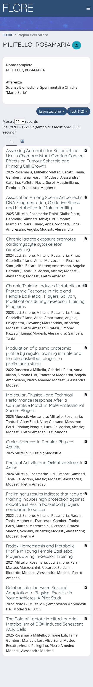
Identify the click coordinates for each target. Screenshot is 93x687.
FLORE (8, 35)
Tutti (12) (77, 111)
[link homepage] (20, 8)
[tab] (11, 141)
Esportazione (50, 111)
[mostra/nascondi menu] (88, 8)
